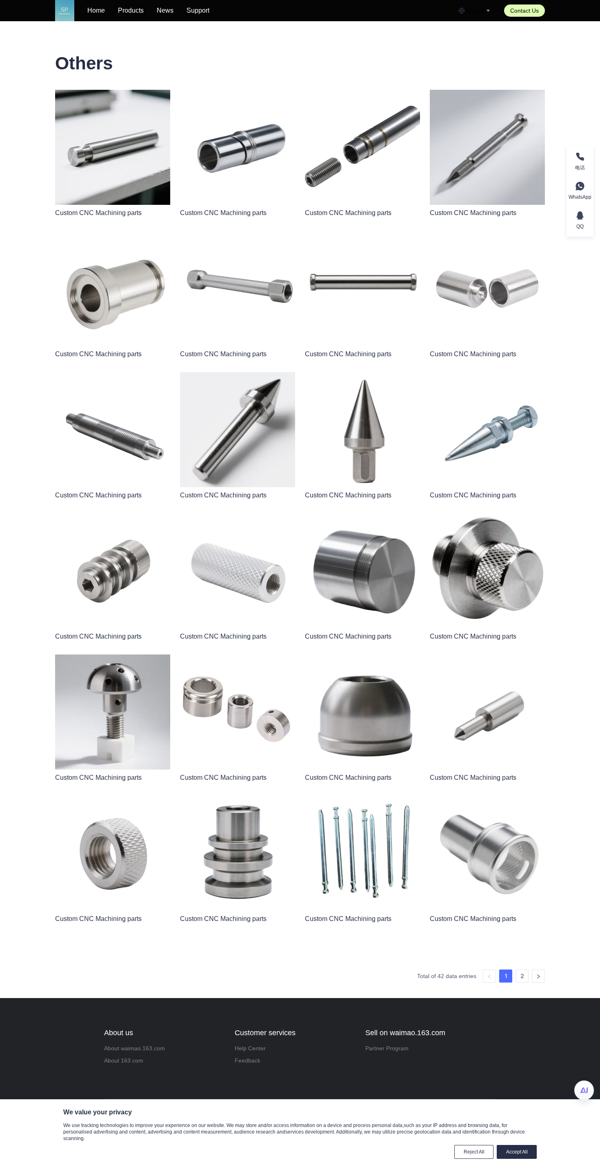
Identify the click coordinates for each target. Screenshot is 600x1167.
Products (131, 10)
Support (198, 10)
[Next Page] (538, 976)
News (165, 10)
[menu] (269, 10)
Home (96, 10)
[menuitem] (96, 10)
